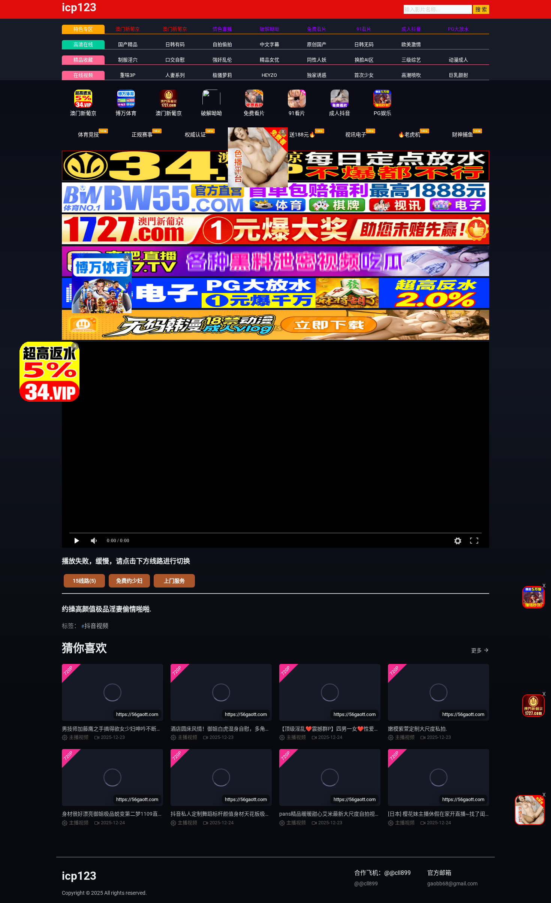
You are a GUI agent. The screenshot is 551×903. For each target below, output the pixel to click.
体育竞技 (88, 135)
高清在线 (83, 44)
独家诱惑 (316, 75)
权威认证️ (195, 135)
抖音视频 (96, 625)
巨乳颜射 (458, 75)
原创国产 (316, 44)
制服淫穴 (128, 60)
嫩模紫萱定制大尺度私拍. (417, 729)
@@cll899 (366, 884)
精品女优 (269, 60)
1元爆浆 (249, 135)
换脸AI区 (364, 60)
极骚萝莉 (222, 75)
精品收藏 (83, 60)
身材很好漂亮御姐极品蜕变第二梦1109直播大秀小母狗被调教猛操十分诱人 (149, 814)
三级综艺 (411, 60)
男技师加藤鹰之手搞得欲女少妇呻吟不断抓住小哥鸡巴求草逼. (133, 729)
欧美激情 (411, 44)
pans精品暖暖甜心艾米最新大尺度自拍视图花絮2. (337, 814)
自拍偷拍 (222, 44)
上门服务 (174, 581)
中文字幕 (269, 44)
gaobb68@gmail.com (452, 884)
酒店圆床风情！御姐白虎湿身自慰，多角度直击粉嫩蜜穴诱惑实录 (247, 729)
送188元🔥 (302, 135)
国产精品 (128, 44)
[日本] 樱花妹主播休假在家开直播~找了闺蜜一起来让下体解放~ (462, 814)
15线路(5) (84, 581)
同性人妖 (316, 60)
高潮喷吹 (411, 75)
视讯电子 (355, 135)
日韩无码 (364, 44)
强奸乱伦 (222, 60)
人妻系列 (175, 75)
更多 (476, 650)
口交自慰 (175, 60)
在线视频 (83, 75)
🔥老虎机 (409, 135)
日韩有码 (175, 44)
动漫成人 (458, 60)
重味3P (127, 75)
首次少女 (364, 75)
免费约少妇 (129, 581)
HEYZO (269, 75)
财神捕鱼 (462, 135)
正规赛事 (142, 135)
